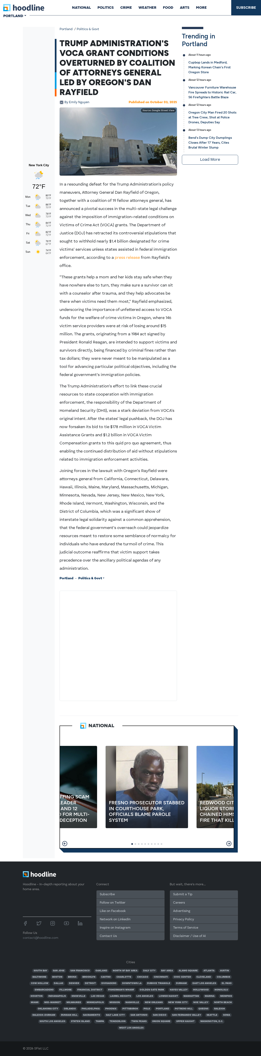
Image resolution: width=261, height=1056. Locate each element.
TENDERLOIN (117, 1021)
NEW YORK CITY (178, 1002)
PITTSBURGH (130, 1009)
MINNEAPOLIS (95, 1002)
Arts (184, 7)
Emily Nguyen (76, 102)
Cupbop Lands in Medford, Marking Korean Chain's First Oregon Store (209, 67)
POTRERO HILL (184, 1009)
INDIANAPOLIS (57, 996)
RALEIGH (219, 1009)
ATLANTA (209, 971)
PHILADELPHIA (91, 1009)
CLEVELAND (203, 977)
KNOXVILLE (78, 996)
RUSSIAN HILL (69, 1015)
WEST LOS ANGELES (131, 1028)
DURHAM (181, 983)
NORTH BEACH (223, 1002)
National (81, 7)
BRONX (72, 977)
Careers (179, 902)
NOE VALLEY (200, 1002)
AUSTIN (224, 971)
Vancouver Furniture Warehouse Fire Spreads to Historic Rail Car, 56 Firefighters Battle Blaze (212, 92)
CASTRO (106, 977)
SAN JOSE (59, 971)
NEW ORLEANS (154, 1002)
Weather (147, 7)
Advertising (181, 911)
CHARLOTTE (123, 977)
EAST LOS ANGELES (204, 983)
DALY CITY (149, 971)
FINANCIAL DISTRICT (89, 990)
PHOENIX (111, 1009)
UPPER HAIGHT (185, 1021)
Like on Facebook (113, 911)
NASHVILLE (132, 1002)
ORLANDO (70, 1009)
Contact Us (108, 936)
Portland (66, 29)
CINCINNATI (161, 977)
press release (127, 258)
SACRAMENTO (91, 1015)
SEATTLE (212, 1015)
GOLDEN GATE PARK (152, 990)
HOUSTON (37, 996)
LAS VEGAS (97, 996)
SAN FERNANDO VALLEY (186, 1015)
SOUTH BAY (40, 971)
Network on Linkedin (115, 919)
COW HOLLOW (39, 983)
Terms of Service (185, 927)
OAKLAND (101, 971)
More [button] (201, 7)
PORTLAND (162, 1009)
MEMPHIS (226, 996)
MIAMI (35, 1002)
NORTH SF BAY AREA (125, 971)
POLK (147, 1009)
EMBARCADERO (44, 990)
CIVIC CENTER (182, 977)
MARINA (210, 996)
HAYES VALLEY (179, 990)
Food (168, 7)
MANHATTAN (191, 996)
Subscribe (246, 7)
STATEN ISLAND (80, 1021)
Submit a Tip (182, 894)
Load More (210, 160)
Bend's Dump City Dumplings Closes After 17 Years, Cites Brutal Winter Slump (210, 142)
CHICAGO (142, 977)
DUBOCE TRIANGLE (158, 983)
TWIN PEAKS (139, 1021)
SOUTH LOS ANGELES (52, 1021)
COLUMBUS (223, 977)
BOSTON (57, 977)
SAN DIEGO (159, 1015)
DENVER (74, 983)
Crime (126, 7)
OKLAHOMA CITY (48, 1009)
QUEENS (203, 1009)
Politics (105, 7)
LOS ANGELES (144, 996)
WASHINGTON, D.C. (211, 1021)
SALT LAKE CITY (115, 1015)
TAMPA (100, 1021)
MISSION (114, 1002)
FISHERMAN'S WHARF (121, 990)
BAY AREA (167, 971)
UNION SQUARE (161, 1021)
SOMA (226, 1015)
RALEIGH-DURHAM (43, 1015)
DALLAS (58, 983)
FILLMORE (65, 990)
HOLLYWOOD (201, 990)
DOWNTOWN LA (132, 983)
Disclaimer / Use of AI (189, 936)
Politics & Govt (88, 29)
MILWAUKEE (73, 1002)
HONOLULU (221, 990)
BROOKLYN (88, 977)
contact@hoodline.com (40, 938)
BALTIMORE (39, 977)
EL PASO (227, 983)
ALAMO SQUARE (188, 971)
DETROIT (90, 983)
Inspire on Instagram (115, 927)
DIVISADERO (108, 983)
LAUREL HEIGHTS (120, 996)
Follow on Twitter (112, 902)
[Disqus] (118, 645)
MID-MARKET (52, 1002)
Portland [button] (13, 16)
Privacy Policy (183, 919)
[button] (64, 843)
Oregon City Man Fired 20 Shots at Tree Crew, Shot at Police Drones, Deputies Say (212, 117)
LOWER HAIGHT (168, 996)
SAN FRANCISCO (80, 971)
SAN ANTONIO (138, 1015)
